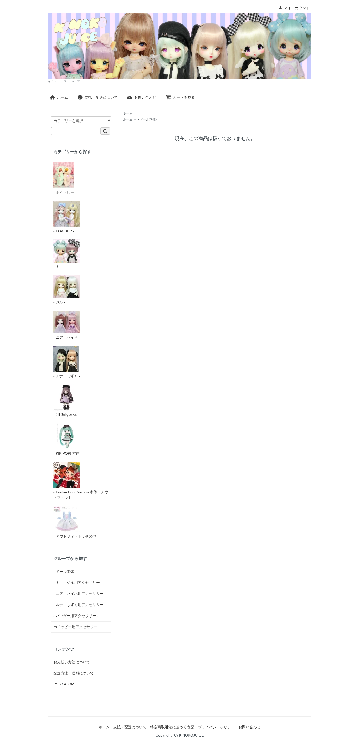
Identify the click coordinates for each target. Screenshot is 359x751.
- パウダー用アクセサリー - (76, 616)
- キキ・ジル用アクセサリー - (77, 582)
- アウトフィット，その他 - (76, 536)
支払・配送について (101, 97)
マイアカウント (297, 8)
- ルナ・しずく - (66, 376)
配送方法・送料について (73, 673)
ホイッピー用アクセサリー (75, 627)
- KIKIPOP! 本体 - (67, 453)
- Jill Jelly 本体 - (66, 415)
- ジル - (59, 302)
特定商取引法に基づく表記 (172, 727)
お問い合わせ (145, 97)
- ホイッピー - (64, 192)
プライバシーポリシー (216, 727)
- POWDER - (63, 231)
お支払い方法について (71, 662)
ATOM (69, 684)
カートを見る (184, 97)
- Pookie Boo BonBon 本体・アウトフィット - (80, 495)
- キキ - (59, 266)
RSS (57, 684)
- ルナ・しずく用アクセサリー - (79, 605)
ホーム (62, 97)
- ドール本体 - (147, 119)
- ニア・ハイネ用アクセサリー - (79, 594)
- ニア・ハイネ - (66, 337)
